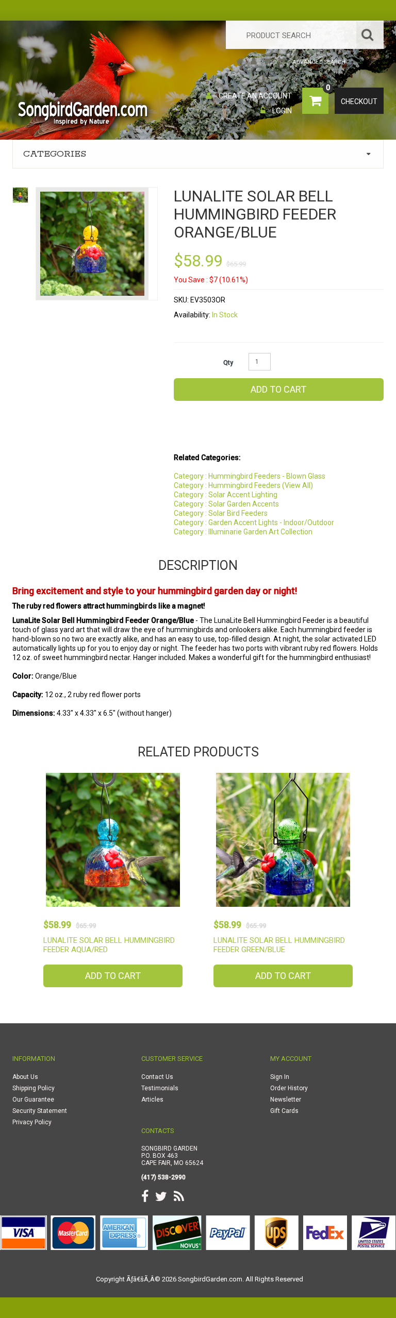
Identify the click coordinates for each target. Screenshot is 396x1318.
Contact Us (157, 1076)
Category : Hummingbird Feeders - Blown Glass (249, 476)
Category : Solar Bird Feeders (221, 513)
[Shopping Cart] (267, 62)
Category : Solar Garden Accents (226, 504)
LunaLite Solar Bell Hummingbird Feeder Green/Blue (279, 945)
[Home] (240, 62)
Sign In (279, 1076)
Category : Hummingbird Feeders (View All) (243, 485)
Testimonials (159, 1088)
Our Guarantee (33, 1099)
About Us (25, 1076)
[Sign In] (254, 62)
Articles (152, 1099)
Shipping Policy (33, 1088)
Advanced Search (319, 62)
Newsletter (285, 1099)
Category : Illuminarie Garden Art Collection (243, 532)
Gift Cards (284, 1110)
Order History (289, 1088)
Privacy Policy (32, 1122)
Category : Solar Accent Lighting (225, 495)
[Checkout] (282, 62)
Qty (228, 362)
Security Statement (39, 1110)
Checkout (359, 101)
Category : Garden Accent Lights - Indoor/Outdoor (254, 522)
